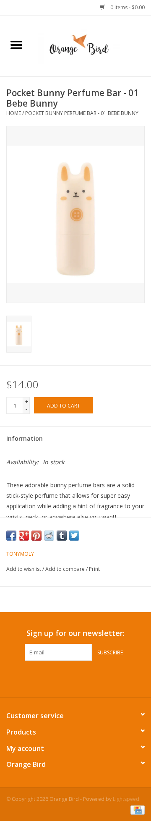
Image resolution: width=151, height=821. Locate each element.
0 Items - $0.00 (127, 7)
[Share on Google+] (24, 536)
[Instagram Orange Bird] (83, 678)
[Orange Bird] (91, 45)
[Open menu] (16, 44)
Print (94, 569)
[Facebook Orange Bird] (68, 678)
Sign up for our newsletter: (75, 633)
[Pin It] (36, 536)
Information (24, 438)
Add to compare (65, 569)
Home (13, 113)
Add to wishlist (24, 569)
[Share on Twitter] (74, 536)
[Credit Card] (136, 809)
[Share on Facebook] (11, 536)
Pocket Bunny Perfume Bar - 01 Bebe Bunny (81, 113)
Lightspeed (126, 799)
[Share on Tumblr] (62, 536)
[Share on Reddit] (49, 536)
